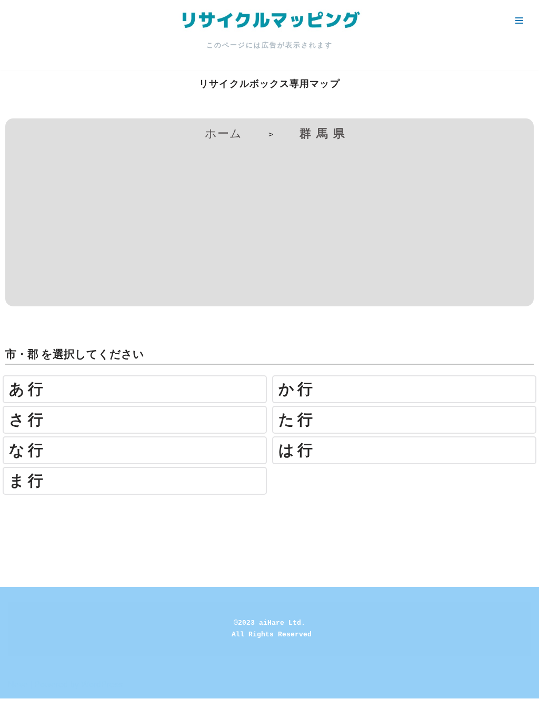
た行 (297, 419)
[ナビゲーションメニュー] (519, 20)
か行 (297, 389)
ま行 (27, 480)
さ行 (27, 419)
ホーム (223, 133)
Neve (18, 684)
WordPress (102, 684)
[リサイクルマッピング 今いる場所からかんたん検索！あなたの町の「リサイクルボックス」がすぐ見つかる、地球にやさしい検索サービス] (269, 20)
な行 (27, 450)
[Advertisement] (269, 222)
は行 (297, 450)
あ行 (27, 389)
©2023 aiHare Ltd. (269, 623)
